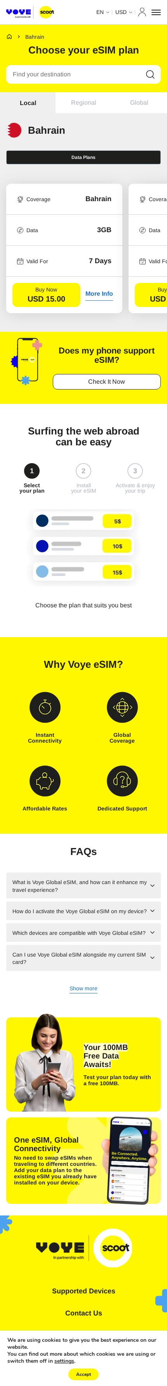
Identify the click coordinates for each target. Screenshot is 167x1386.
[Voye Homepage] (30, 12)
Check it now (106, 381)
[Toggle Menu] (156, 12)
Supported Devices (83, 1291)
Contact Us (83, 1313)
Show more (83, 988)
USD (121, 12)
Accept (83, 1374)
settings (64, 1361)
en (100, 12)
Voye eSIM (92, 664)
